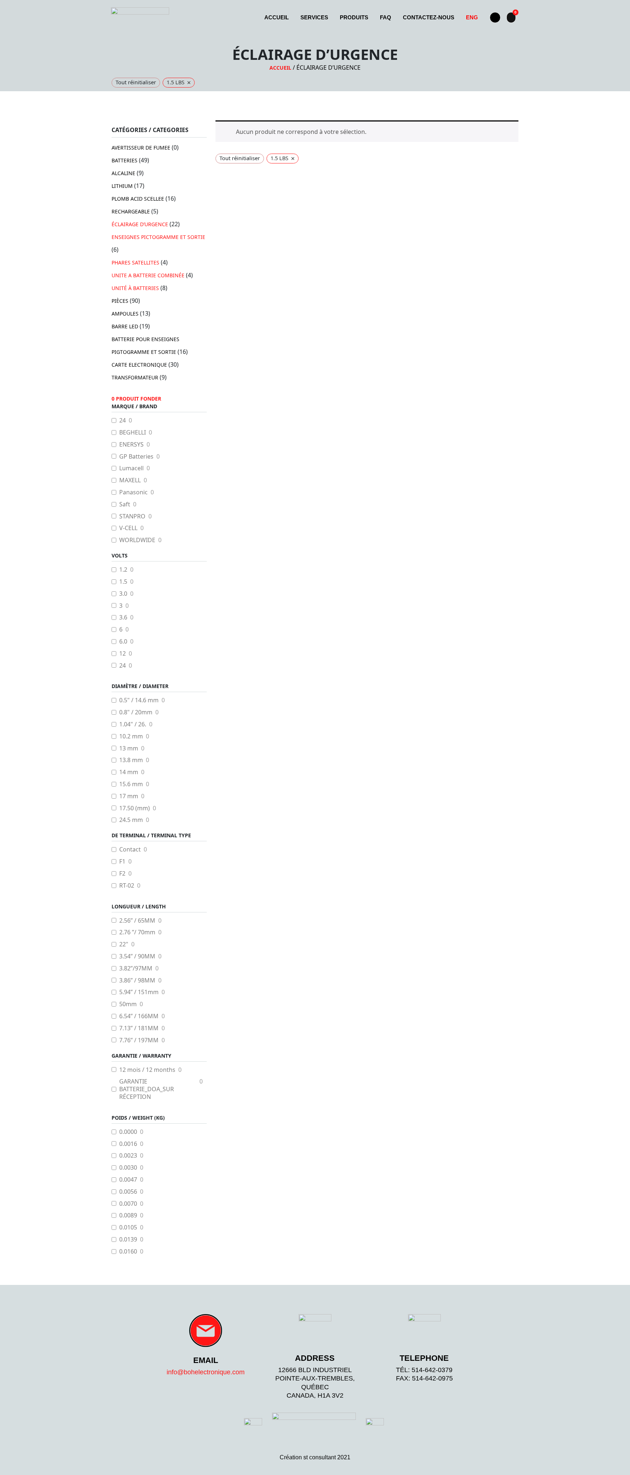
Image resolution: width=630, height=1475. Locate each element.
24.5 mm (131, 820)
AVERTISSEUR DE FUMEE (141, 147)
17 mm (128, 796)
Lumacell (131, 468)
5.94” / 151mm (139, 992)
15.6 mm (131, 784)
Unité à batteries (135, 288)
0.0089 (128, 1215)
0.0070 (128, 1204)
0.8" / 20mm (135, 712)
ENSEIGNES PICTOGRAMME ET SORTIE (158, 236)
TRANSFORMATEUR (135, 377)
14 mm (128, 772)
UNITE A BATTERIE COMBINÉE (148, 275)
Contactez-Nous (428, 17)
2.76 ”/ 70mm (137, 932)
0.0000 (128, 1132)
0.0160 (128, 1251)
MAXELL (130, 480)
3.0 (123, 594)
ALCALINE (123, 173)
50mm (128, 1004)
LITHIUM (122, 185)
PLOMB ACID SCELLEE (138, 198)
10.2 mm (131, 736)
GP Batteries (136, 456)
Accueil (276, 17)
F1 (122, 861)
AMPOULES (125, 313)
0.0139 (128, 1239)
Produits (354, 17)
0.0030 (128, 1167)
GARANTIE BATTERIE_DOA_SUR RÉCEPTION (146, 1089)
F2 (122, 873)
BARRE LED (125, 326)
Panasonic (133, 492)
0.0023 (128, 1155)
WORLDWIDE (137, 540)
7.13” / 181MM (139, 1028)
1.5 (123, 582)
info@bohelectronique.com (206, 1372)
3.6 (123, 617)
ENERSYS (131, 444)
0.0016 (128, 1144)
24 (122, 420)
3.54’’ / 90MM (137, 956)
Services (314, 17)
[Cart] (511, 17)
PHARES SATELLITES (135, 262)
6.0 (123, 641)
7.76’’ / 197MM (139, 1040)
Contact (130, 849)
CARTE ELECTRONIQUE (139, 364)
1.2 (123, 570)
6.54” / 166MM (139, 1016)
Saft (124, 504)
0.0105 (128, 1227)
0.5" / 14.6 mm (139, 700)
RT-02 (126, 885)
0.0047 (128, 1180)
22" (123, 944)
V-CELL (128, 528)
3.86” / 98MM (137, 980)
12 (122, 653)
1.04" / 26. (132, 724)
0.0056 (128, 1192)
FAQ (385, 17)
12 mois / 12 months (147, 1070)
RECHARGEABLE (131, 211)
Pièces (120, 300)
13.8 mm (131, 760)
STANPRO (132, 516)
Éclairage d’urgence (140, 224)
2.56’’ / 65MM (137, 920)
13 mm (128, 748)
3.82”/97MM (135, 968)
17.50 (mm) (134, 808)
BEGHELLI (132, 432)
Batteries (124, 160)
